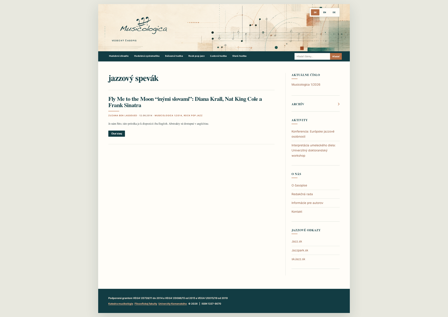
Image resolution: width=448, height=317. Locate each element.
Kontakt (297, 211)
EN (324, 12)
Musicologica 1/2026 (306, 84)
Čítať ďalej (116, 133)
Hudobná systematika (146, 56)
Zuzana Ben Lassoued (122, 115)
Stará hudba (239, 56)
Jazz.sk (297, 241)
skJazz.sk (298, 259)
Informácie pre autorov (307, 203)
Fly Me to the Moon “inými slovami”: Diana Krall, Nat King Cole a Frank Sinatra (185, 101)
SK (315, 12)
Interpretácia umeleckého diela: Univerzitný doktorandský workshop (314, 150)
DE (334, 12)
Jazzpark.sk (300, 250)
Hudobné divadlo (119, 56)
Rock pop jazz (196, 56)
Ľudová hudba (218, 56)
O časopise (299, 185)
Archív (298, 104)
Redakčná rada (302, 194)
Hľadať (336, 56)
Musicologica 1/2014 (168, 115)
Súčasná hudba (174, 56)
